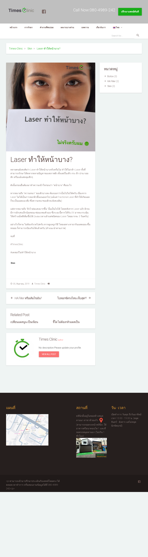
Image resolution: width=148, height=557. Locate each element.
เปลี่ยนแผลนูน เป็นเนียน (24, 322)
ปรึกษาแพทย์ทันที (130, 11)
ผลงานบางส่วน (67, 27)
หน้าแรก (13, 27)
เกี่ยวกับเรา (101, 27)
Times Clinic (39, 284)
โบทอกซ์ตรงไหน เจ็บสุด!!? (72, 298)
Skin (29, 48)
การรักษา (28, 27)
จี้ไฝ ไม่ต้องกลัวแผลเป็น (66, 322)
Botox (110, 76)
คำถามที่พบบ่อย (46, 27)
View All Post (49, 354)
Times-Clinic (16, 48)
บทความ (85, 27)
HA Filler (111, 81)
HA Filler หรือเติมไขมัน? (28, 298)
